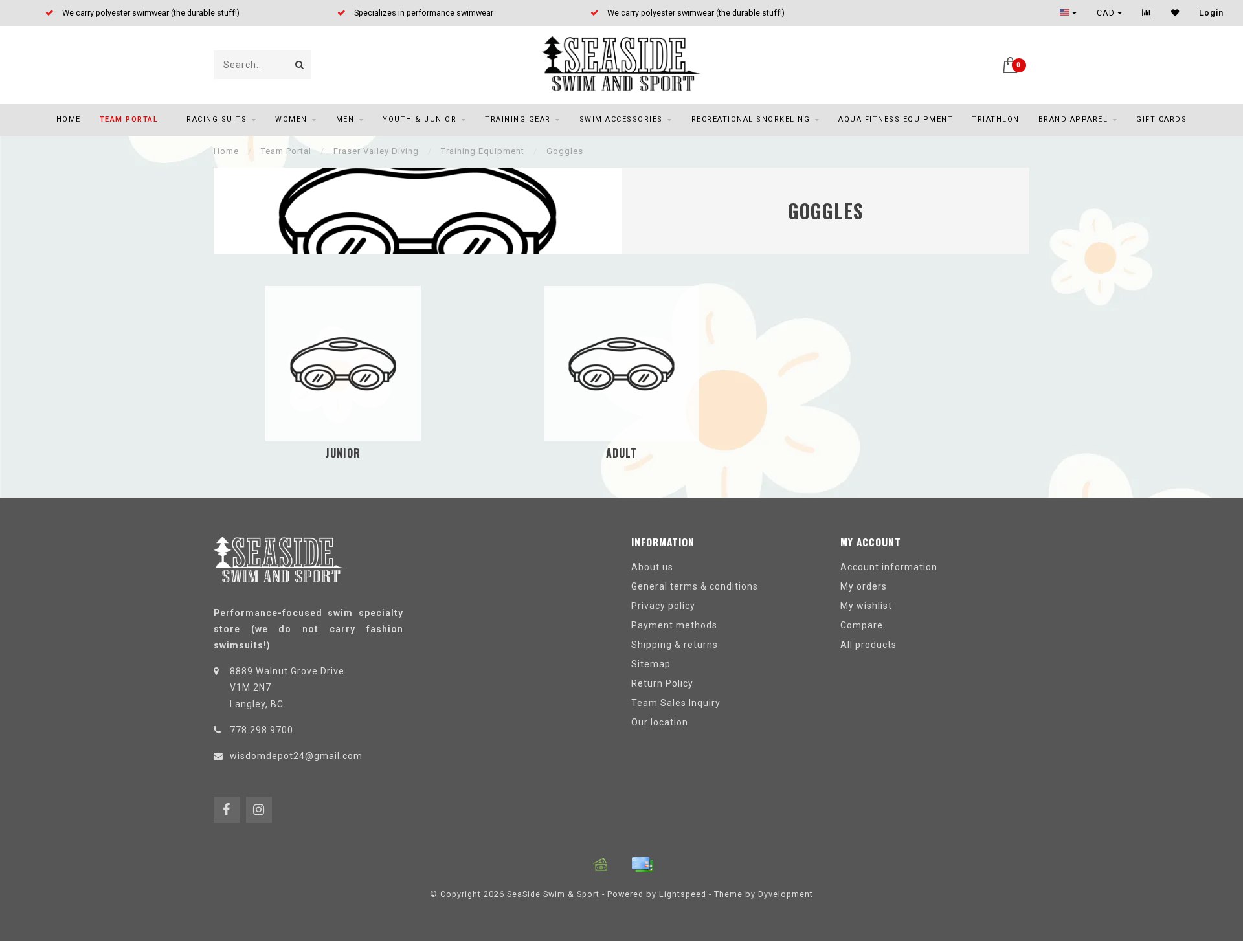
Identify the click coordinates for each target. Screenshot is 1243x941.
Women (291, 119)
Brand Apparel (1073, 119)
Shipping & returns (674, 644)
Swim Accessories (621, 119)
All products (868, 644)
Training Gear (518, 119)
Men (345, 119)
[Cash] (601, 864)
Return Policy (662, 683)
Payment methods (674, 625)
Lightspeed (682, 894)
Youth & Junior (419, 119)
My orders (863, 586)
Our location (659, 722)
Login (1211, 12)
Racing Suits (216, 119)
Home (68, 119)
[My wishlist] (1175, 12)
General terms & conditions (694, 586)
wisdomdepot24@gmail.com (296, 756)
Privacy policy (663, 606)
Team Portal (129, 119)
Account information (888, 567)
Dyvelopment (785, 894)
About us (652, 567)
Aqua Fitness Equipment (895, 119)
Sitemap (651, 664)
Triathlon (996, 119)
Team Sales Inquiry (676, 703)
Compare (861, 625)
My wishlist (866, 606)
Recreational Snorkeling (751, 119)
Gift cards (1161, 119)
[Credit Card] (642, 864)
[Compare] (1147, 12)
